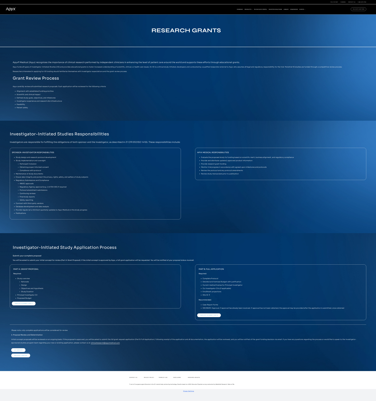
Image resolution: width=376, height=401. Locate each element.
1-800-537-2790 (362, 2)
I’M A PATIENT (334, 2)
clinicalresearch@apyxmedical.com (105, 343)
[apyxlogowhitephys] (12, 7)
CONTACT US (351, 2)
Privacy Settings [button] (188, 391)
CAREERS (343, 2)
